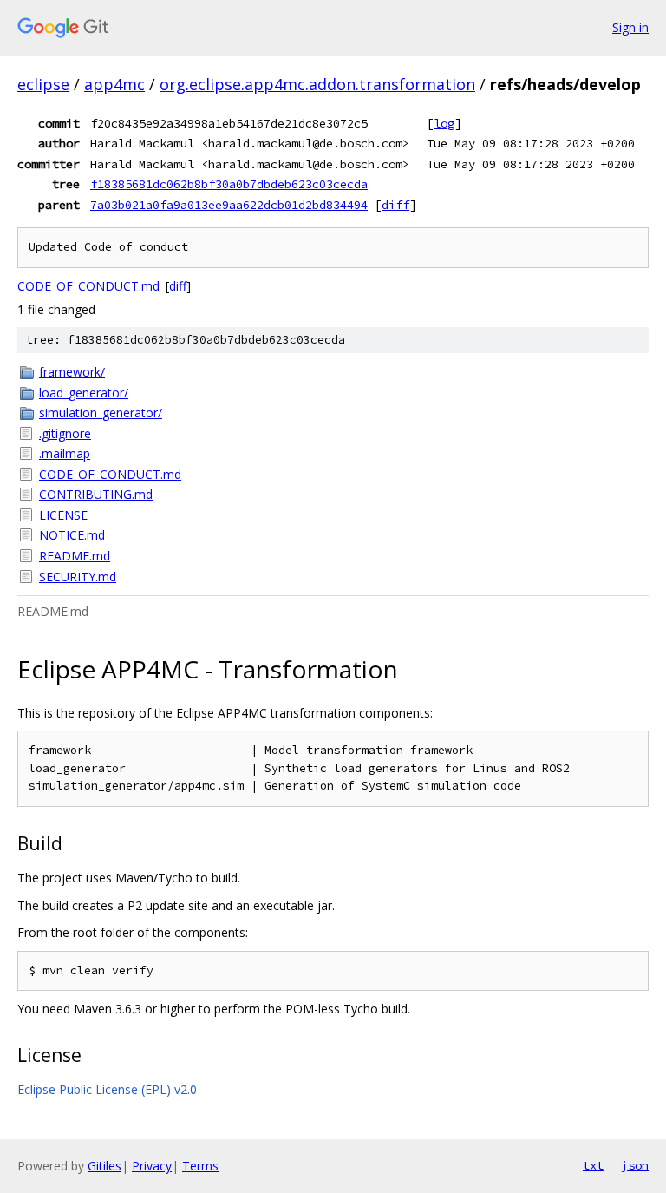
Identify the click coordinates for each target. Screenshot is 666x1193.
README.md (74, 555)
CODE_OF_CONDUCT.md (88, 286)
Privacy (152, 1165)
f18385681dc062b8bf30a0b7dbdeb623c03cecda (229, 184)
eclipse (43, 84)
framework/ (72, 372)
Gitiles (104, 1165)
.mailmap (64, 453)
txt (593, 1165)
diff (395, 205)
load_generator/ (83, 392)
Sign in (630, 27)
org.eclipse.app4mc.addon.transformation (317, 84)
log (444, 123)
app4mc (114, 84)
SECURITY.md (77, 576)
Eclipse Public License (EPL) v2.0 (107, 1089)
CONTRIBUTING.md (96, 494)
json (635, 1165)
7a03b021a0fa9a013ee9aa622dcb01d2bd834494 (229, 205)
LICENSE (63, 515)
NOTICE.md (72, 535)
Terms (200, 1165)
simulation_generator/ (100, 412)
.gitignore (65, 433)
